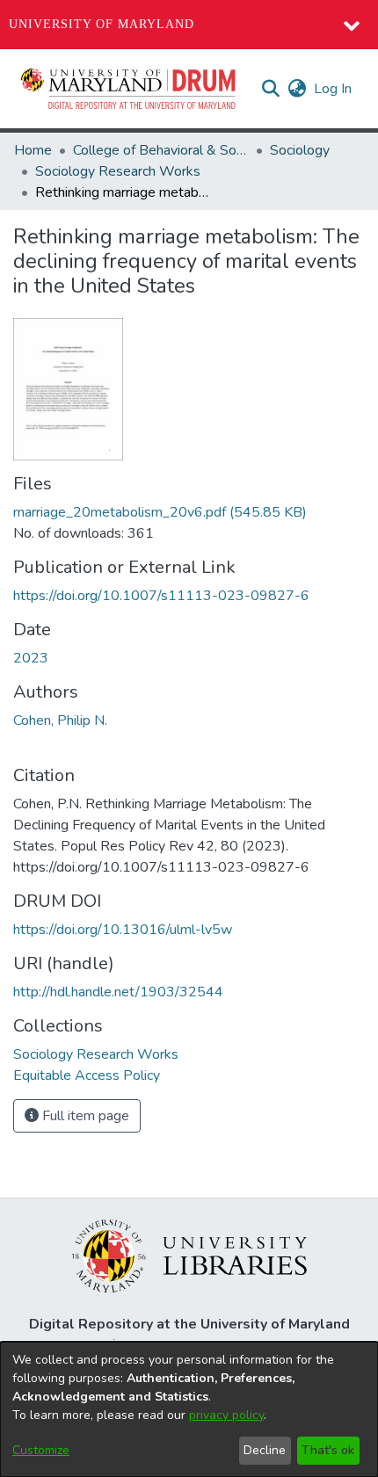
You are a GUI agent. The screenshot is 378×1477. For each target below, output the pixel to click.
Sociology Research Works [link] (117, 171)
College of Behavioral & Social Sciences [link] (161, 150)
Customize (40, 1450)
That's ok (328, 1450)
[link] (160, 512)
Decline (265, 1450)
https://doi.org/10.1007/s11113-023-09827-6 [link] (161, 595)
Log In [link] (333, 88)
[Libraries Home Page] (189, 1254)
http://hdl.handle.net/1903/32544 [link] (118, 992)
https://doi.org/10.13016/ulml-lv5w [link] (122, 929)
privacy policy (226, 1415)
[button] (129, 88)
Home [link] (33, 150)
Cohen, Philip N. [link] (60, 720)
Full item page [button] (84, 1116)
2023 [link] (30, 658)
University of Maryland (101, 24)
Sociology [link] (300, 150)
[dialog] (189, 1409)
